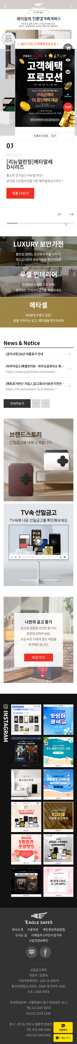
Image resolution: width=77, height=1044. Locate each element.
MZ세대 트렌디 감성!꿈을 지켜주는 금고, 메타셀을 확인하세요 (38, 318)
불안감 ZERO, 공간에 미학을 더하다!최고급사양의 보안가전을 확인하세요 (38, 257)
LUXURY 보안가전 (38, 244)
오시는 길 (21, 935)
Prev (60, 214)
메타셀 (38, 305)
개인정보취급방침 (54, 929)
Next (71, 214)
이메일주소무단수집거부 (46, 935)
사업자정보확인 (38, 940)
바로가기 (38, 657)
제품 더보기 (20, 193)
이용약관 (32, 929)
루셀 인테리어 (38, 274)
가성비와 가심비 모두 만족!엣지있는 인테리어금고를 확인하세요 (38, 287)
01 (4, 68)
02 (9, 68)
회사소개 (17, 929)
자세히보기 (17, 403)
